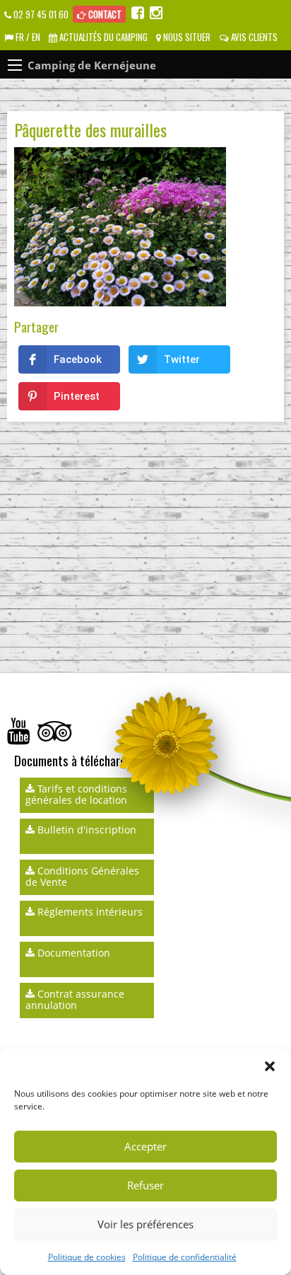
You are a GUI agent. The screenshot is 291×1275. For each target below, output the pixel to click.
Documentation (72, 952)
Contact (103, 14)
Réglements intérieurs (89, 911)
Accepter (145, 1146)
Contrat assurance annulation (74, 999)
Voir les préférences (145, 1224)
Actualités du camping (102, 37)
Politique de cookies (87, 1257)
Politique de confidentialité (185, 1257)
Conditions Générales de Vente (82, 876)
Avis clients (253, 37)
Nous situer (185, 37)
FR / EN (26, 37)
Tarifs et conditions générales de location (76, 794)
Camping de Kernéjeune (92, 65)
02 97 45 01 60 (40, 14)
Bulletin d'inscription (85, 829)
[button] (270, 1066)
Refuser (145, 1185)
